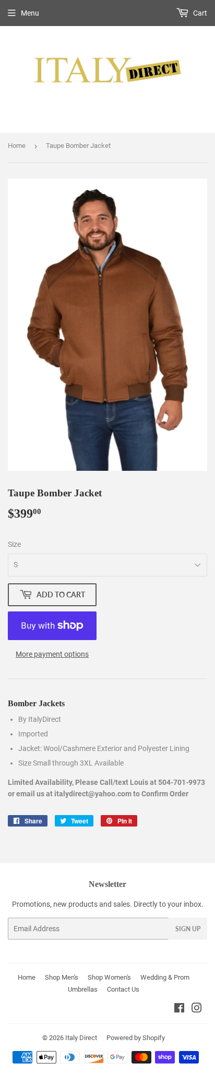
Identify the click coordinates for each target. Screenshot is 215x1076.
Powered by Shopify (135, 1038)
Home (17, 145)
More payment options (52, 654)
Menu (30, 13)
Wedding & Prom (164, 977)
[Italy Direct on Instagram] (197, 1009)
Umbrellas (83, 989)
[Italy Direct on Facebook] (179, 1009)
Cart (199, 13)
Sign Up (187, 929)
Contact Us (123, 989)
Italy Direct (81, 1038)
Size (14, 544)
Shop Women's (109, 977)
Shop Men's (61, 977)
